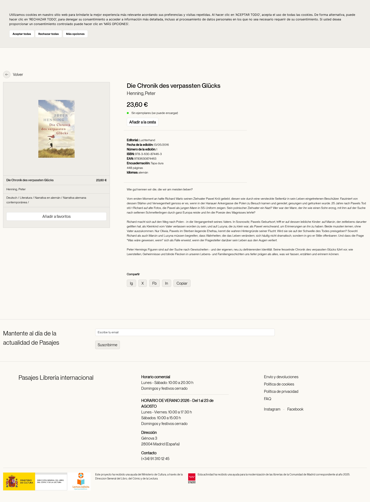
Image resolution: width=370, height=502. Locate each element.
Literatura (26, 197)
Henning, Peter (141, 93)
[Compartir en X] (143, 283)
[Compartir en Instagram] (132, 283)
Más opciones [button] (75, 33)
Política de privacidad (281, 391)
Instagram (272, 409)
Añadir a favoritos (56, 216)
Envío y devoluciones (281, 377)
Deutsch (11, 197)
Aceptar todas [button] (22, 33)
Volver (17, 74)
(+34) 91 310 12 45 (155, 458)
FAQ (267, 398)
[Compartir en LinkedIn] (167, 283)
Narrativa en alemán (47, 197)
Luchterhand (147, 140)
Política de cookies (279, 384)
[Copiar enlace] (182, 283)
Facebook (295, 409)
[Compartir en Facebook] (155, 283)
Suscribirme (107, 345)
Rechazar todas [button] (48, 33)
